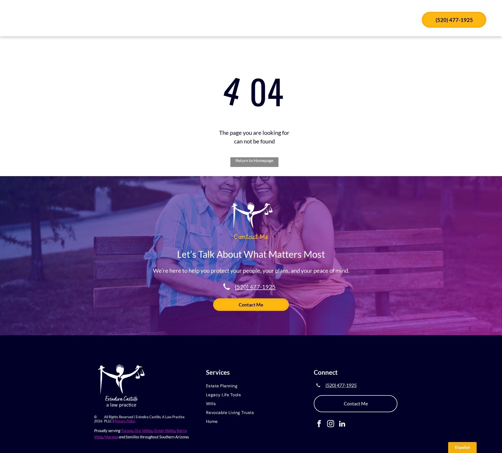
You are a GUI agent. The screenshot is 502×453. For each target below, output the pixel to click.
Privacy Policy (125, 421)
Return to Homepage (254, 160)
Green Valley (164, 430)
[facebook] (319, 424)
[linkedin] (342, 424)
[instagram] (330, 424)
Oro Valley (143, 430)
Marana (111, 436)
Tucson (127, 430)
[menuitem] (236, 20)
